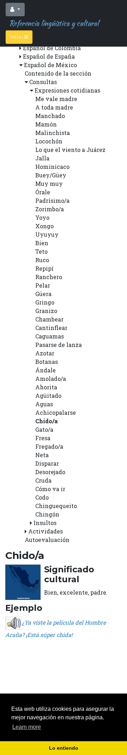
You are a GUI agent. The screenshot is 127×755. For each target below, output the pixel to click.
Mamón (46, 124)
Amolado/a (50, 378)
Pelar (42, 285)
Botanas (46, 361)
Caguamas (49, 336)
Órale (42, 192)
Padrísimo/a (52, 200)
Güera (43, 293)
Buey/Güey (50, 175)
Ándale (45, 370)
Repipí (44, 268)
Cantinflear (51, 327)
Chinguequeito (56, 505)
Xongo (44, 226)
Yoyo (42, 217)
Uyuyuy (47, 234)
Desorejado (50, 472)
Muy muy (49, 183)
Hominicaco (52, 166)
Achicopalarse (55, 412)
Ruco (42, 260)
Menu (17, 37)
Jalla (42, 158)
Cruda (43, 480)
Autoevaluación (47, 539)
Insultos (45, 522)
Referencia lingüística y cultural (52, 23)
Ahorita (46, 387)
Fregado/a (49, 446)
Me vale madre (56, 98)
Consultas (43, 81)
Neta (42, 455)
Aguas (44, 404)
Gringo (44, 302)
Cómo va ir (50, 488)
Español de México (50, 65)
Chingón (47, 514)
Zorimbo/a (49, 209)
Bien (41, 243)
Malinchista (52, 132)
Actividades (45, 531)
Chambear (49, 319)
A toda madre (54, 107)
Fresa (42, 438)
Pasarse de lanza (58, 344)
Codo (42, 497)
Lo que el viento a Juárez (70, 149)
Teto (41, 251)
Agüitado (48, 395)
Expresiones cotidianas (67, 90)
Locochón (48, 141)
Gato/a (44, 429)
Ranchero (48, 277)
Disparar (47, 463)
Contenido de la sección (58, 73)
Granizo (46, 310)
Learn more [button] (26, 727)
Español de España (49, 56)
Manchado (50, 115)
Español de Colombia (52, 48)
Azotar (44, 353)
